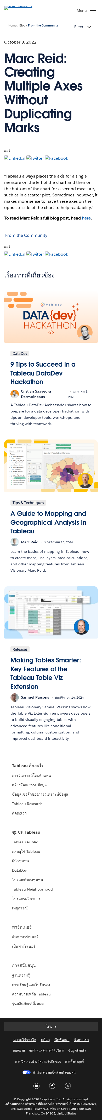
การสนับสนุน (24, 965)
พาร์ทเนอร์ (22, 927)
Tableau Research (27, 803)
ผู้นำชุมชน (20, 861)
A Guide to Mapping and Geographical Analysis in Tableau (48, 522)
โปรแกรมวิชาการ (26, 898)
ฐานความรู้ (21, 975)
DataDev (19, 870)
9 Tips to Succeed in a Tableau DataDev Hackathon (43, 373)
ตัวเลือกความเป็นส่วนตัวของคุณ (55, 1072)
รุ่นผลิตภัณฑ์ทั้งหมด (28, 1003)
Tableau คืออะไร (28, 765)
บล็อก (45, 1039)
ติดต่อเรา (19, 813)
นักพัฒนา (62, 1039)
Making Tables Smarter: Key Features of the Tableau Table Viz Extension (45, 673)
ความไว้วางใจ (24, 1039)
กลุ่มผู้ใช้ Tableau (26, 851)
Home (12, 26)
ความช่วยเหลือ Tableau (31, 994)
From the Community (43, 26)
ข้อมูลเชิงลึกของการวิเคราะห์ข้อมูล (40, 794)
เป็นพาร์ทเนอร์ (23, 946)
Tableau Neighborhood (32, 889)
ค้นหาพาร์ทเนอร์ (25, 937)
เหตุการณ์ (20, 908)
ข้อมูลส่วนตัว (77, 1050)
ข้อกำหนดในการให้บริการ (46, 1050)
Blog (22, 26)
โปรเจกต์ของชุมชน (27, 879)
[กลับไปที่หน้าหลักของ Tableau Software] (22, 5)
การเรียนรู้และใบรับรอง (31, 984)
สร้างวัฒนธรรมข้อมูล (29, 785)
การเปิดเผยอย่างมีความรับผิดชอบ (38, 1061)
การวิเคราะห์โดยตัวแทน (31, 775)
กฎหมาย (19, 1050)
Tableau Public (25, 842)
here (86, 218)
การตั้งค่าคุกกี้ (74, 1061)
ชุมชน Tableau (26, 832)
